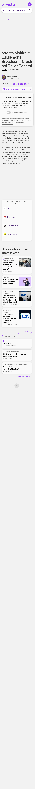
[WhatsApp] (21, 84)
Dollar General (12, 234)
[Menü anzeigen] (4, 10)
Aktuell (11, 10)
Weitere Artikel (24, 331)
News (13, 19)
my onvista (21, 10)
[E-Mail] (29, 84)
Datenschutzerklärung (7, 124)
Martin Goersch (12, 76)
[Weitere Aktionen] (29, 211)
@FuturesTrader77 (16, 79)
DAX (8, 208)
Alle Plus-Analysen (24, 376)
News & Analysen (6, 19)
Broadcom (11, 217)
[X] (25, 84)
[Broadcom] (5, 217)
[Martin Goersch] (4, 77)
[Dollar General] (5, 234)
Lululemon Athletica (14, 226)
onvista (4, 70)
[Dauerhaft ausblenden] (30, 89)
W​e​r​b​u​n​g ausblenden (23, 34)
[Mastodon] (14, 84)
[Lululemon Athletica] (5, 225)
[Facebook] (17, 84)
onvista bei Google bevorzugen (15, 89)
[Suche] (30, 10)
